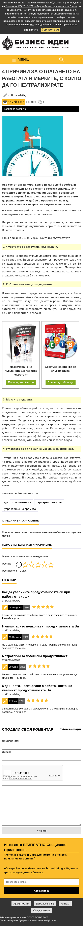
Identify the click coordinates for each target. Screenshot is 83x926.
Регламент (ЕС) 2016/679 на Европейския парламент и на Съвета (41, 6)
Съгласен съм (50, 29)
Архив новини (21, 903)
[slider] (38, 564)
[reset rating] (19, 564)
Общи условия (41, 910)
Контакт (65, 903)
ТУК (32, 24)
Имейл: (6, 752)
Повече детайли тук (21, 382)
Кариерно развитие (15, 109)
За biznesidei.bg (45, 903)
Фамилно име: (10, 741)
